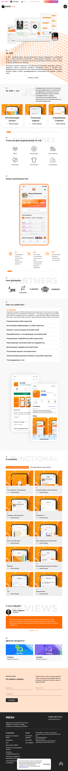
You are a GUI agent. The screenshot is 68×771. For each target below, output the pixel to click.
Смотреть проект (12, 659)
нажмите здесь (25, 767)
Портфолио (9, 740)
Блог (7, 742)
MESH (10, 717)
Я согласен (46, 764)
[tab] (31, 630)
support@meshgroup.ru (54, 719)
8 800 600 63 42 (55, 717)
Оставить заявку (33, 77)
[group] (12, 289)
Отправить (11, 700)
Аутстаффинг (29, 742)
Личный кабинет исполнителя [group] (41, 467)
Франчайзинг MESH (12, 745)
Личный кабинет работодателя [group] (17, 467)
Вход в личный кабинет (51, 1)
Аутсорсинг (28, 740)
